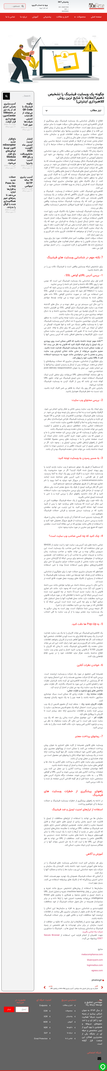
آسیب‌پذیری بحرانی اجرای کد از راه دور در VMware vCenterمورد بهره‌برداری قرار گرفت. (9, 113)
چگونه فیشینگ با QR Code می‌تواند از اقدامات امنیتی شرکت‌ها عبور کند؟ (27, 114)
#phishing (97, 980)
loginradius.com (95, 965)
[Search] (6, 96)
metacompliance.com (92, 954)
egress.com (97, 970)
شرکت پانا (98, 932)
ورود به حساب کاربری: (39, 5)
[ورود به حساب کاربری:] (51, 6)
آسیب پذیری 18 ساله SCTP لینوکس (26, 181)
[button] (46, 111)
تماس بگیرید (88, 932)
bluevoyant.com (95, 960)
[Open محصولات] (75, 17)
